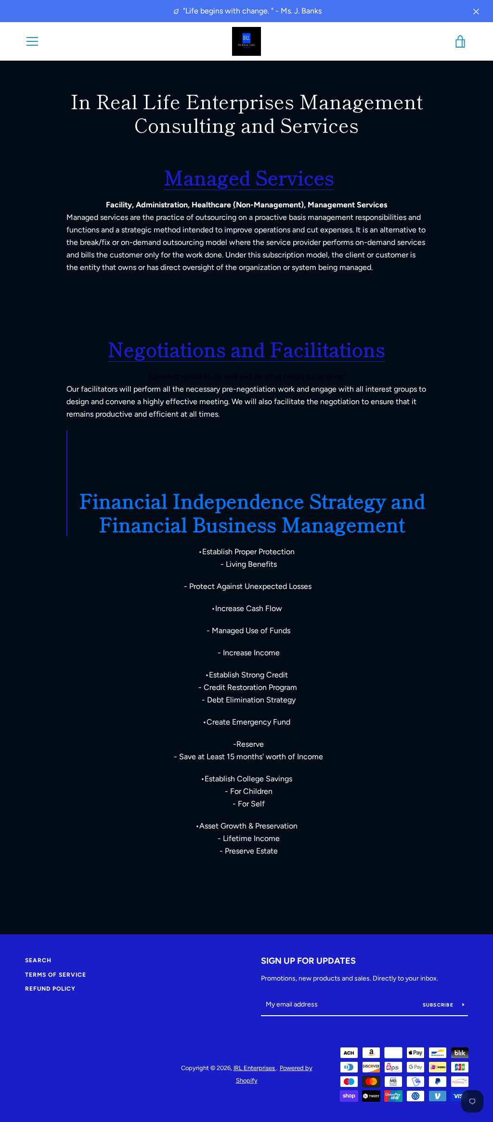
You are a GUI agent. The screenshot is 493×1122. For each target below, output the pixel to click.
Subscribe (439, 1005)
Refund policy (50, 988)
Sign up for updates (308, 961)
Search (38, 960)
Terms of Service (55, 974)
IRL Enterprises (255, 1067)
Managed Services (249, 177)
